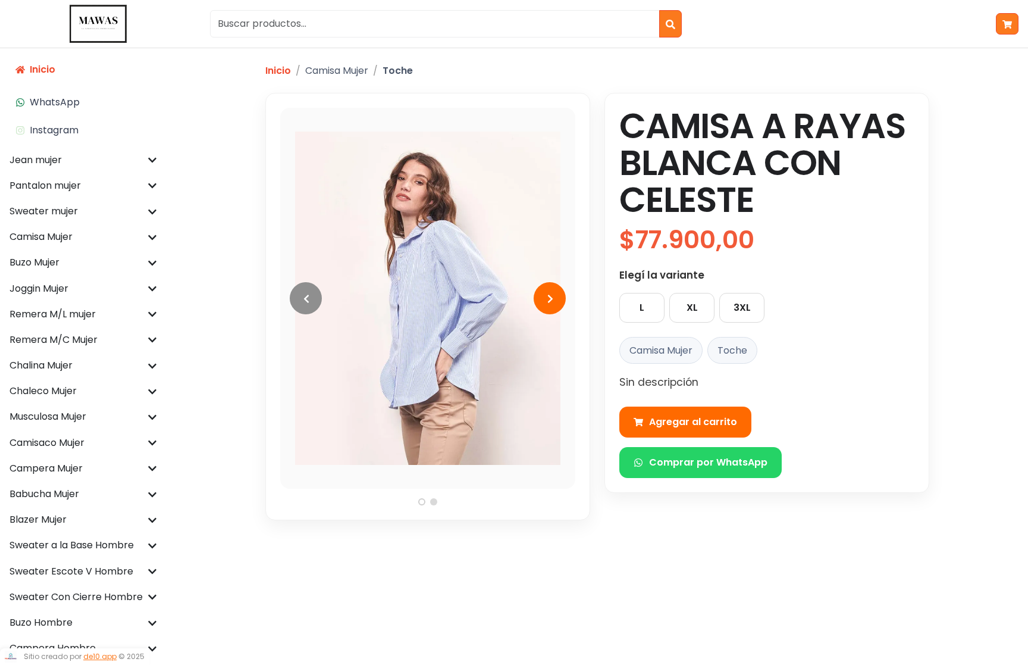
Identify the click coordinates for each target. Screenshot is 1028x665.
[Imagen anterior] (306, 298)
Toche (398, 70)
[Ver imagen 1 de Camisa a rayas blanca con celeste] (421, 501)
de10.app (100, 656)
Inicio (278, 70)
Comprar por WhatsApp (708, 462)
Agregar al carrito (693, 422)
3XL (742, 307)
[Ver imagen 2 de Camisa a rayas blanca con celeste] (433, 501)
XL (692, 307)
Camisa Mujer (336, 70)
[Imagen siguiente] (550, 298)
